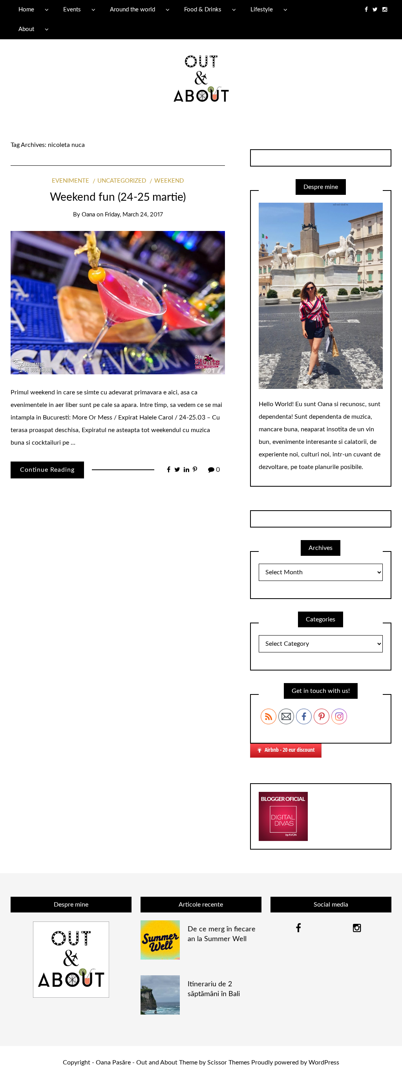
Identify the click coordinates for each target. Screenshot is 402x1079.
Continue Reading (47, 470)
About (26, 29)
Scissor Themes (228, 1062)
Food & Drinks (202, 10)
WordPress (324, 1062)
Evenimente (70, 181)
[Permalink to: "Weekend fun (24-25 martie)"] (118, 302)
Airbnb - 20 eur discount (290, 749)
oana (88, 215)
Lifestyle (261, 10)
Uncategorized (121, 181)
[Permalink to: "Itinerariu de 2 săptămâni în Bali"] (160, 994)
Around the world (132, 10)
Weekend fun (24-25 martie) (118, 197)
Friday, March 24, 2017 (134, 215)
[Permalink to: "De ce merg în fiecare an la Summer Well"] (160, 939)
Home (26, 10)
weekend (169, 181)
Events (72, 10)
